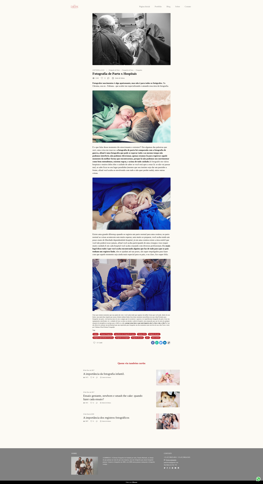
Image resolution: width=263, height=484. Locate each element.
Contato (188, 6)
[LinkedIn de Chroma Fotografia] (178, 468)
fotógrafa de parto (154, 334)
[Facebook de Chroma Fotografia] (167, 468)
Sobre (177, 6)
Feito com (131, 482)
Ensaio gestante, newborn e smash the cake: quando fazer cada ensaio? (112, 397)
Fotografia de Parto (127, 70)
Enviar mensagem (171, 460)
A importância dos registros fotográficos (106, 417)
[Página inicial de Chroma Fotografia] (79, 6)
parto (147, 337)
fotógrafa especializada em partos (103, 337)
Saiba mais (110, 470)
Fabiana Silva (142, 334)
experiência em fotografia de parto (125, 334)
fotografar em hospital (122, 337)
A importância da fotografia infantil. (104, 373)
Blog (168, 6)
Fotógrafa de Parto (114, 70)
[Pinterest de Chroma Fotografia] (172, 468)
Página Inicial (144, 6)
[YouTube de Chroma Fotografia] (175, 468)
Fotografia (139, 70)
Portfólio (158, 6)
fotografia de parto (137, 337)
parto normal (155, 337)
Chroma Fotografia (106, 334)
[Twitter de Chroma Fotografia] (164, 468)
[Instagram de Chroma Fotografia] (169, 468)
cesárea (95, 334)
